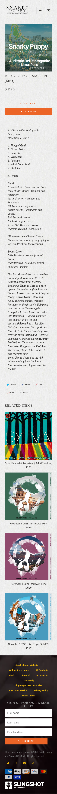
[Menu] (40, 10)
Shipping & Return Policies (28, 685)
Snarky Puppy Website (27, 665)
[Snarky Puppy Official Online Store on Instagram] (32, 763)
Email (25, 392)
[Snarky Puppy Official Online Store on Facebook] (16, 763)
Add (12, 392)
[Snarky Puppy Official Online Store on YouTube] (24, 763)
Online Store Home (19, 670)
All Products (42, 670)
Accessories (42, 675)
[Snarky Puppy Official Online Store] (17, 12)
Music (12, 675)
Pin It (42, 384)
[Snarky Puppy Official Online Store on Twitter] (8, 763)
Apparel (26, 675)
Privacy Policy (41, 690)
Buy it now (28, 111)
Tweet (13, 384)
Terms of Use (28, 695)
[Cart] (48, 10)
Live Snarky (28, 680)
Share (27, 384)
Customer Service (18, 690)
